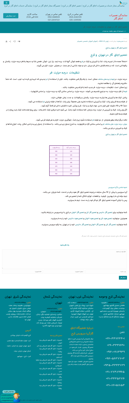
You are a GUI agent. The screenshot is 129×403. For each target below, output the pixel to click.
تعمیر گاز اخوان (77, 212)
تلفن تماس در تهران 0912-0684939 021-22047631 (53, 17)
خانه (125, 31)
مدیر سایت (120, 41)
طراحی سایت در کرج (118, 206)
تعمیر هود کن (106, 218)
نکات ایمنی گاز (85, 236)
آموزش (95, 41)
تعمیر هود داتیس (75, 218)
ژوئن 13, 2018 (103, 41)
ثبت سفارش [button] (10, 16)
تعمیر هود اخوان (91, 218)
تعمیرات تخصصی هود (96, 236)
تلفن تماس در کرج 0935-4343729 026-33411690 (75, 17)
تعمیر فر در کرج (106, 236)
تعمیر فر (79, 41)
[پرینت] (6, 41)
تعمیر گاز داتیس (105, 212)
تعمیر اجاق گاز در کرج (121, 236)
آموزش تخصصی (87, 41)
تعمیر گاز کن (91, 212)
